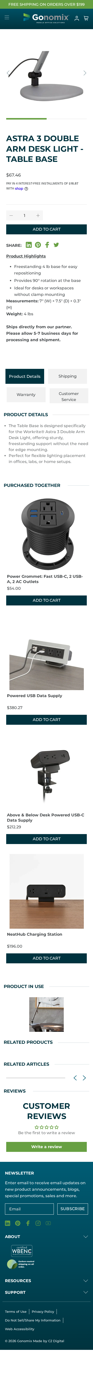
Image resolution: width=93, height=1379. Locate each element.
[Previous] (8, 72)
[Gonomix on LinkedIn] (7, 1223)
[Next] (84, 72)
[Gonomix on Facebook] (28, 1223)
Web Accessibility (19, 1329)
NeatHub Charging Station (34, 934)
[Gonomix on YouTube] (48, 1223)
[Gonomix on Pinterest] (17, 1223)
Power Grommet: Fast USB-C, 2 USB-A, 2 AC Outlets (45, 579)
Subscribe (73, 1208)
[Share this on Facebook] (47, 244)
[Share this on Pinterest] (37, 244)
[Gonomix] (46, 18)
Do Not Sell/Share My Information (33, 1320)
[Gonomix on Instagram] (38, 1223)
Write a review (46, 1146)
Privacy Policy (43, 1311)
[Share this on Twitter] (56, 244)
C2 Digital (56, 1341)
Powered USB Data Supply (34, 695)
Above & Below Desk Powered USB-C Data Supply (45, 818)
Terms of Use (16, 1311)
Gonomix (25, 1341)
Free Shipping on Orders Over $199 (46, 4)
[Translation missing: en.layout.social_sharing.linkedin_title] (28, 244)
